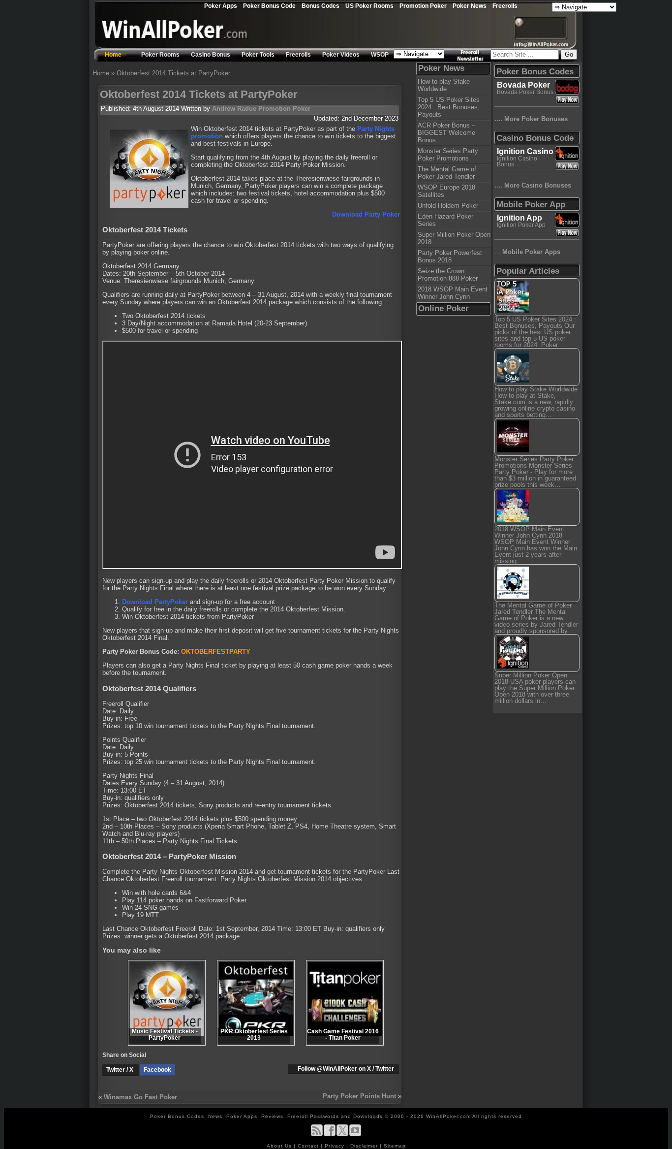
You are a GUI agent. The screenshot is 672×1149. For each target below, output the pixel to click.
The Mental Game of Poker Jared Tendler (447, 172)
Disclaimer (365, 1146)
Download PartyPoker (155, 602)
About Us (280, 1146)
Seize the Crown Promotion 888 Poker (448, 274)
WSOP (380, 54)
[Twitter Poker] (342, 1134)
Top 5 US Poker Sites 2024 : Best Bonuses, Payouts (449, 107)
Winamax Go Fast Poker (140, 1097)
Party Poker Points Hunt (359, 1096)
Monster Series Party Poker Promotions (448, 154)
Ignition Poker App (521, 225)
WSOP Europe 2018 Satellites (446, 191)
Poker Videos (341, 54)
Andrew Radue (234, 108)
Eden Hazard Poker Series (445, 220)
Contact (309, 1146)
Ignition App (519, 218)
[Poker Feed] (317, 1134)
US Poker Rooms (369, 5)
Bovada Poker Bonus (525, 92)
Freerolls (505, 5)
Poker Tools (258, 54)
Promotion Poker (423, 5)
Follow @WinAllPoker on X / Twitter (346, 1068)
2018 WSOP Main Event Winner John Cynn (453, 293)
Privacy (335, 1146)
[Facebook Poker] (330, 1134)
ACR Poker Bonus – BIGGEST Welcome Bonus (446, 133)
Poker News (470, 5)
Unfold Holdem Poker (448, 205)
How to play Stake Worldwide (444, 85)
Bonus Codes (320, 5)
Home (113, 54)
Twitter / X (120, 1069)
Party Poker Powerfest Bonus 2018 (450, 256)
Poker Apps (220, 5)
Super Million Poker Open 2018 (454, 238)
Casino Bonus (210, 54)
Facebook (157, 1069)
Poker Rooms (160, 54)
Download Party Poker (366, 214)
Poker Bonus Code (269, 5)
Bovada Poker (523, 85)
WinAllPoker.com (448, 1116)
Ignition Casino (525, 151)
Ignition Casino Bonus (517, 161)
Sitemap (395, 1146)
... (527, 251)
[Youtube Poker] (355, 1134)
